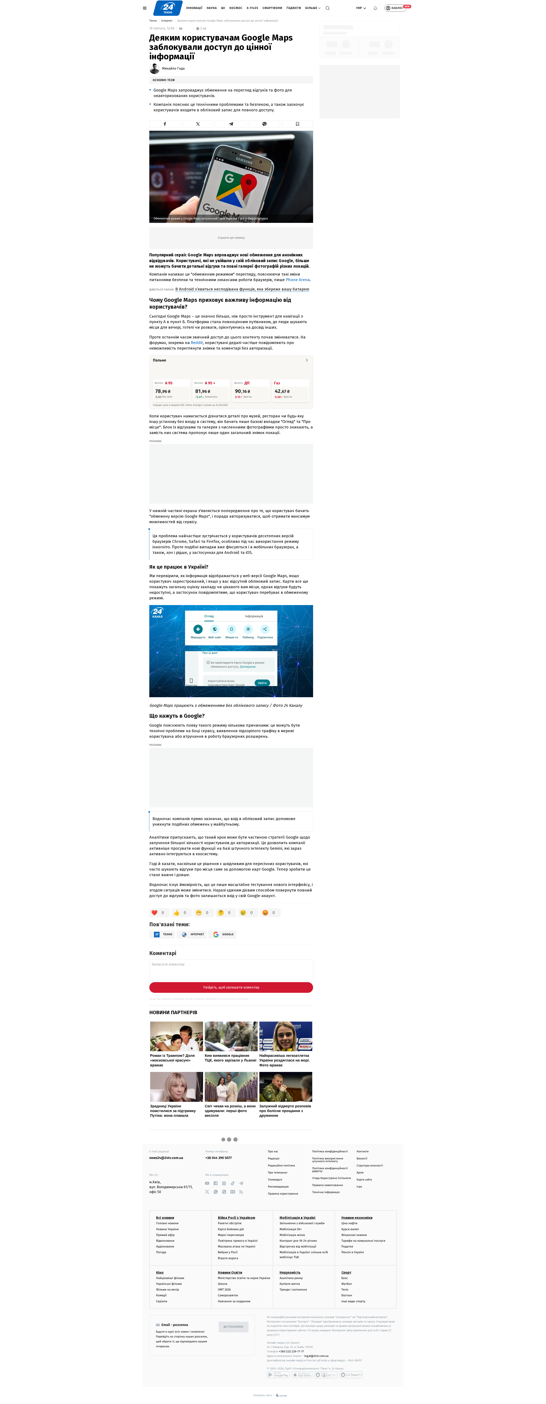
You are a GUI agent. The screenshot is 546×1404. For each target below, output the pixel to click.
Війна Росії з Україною (236, 1218)
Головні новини (167, 1223)
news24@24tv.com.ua (166, 1158)
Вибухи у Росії (228, 1252)
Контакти (363, 1151)
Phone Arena (298, 279)
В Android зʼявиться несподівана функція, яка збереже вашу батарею (242, 289)
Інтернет (167, 20)
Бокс (344, 1278)
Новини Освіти (230, 1272)
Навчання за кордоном (234, 1301)
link (207, 1183)
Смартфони (272, 8)
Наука (212, 8)
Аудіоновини (165, 1246)
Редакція (273, 1158)
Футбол (346, 1284)
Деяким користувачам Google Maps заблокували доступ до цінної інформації (228, 20)
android (278, 1374)
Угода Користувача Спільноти (331, 1178)
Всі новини (165, 1218)
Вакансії (362, 1158)
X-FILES (252, 8)
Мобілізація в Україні (297, 1218)
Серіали (161, 1301)
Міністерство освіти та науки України (244, 1278)
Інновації (194, 8)
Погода (161, 1252)
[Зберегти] (297, 124)
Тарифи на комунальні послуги (363, 1241)
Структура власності (370, 1165)
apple (302, 1374)
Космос (236, 8)
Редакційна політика (281, 1165)
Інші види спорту (353, 1301)
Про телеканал (277, 1172)
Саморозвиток (228, 1295)
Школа (222, 1284)
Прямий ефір (165, 1235)
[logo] (168, 8)
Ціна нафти (349, 1223)
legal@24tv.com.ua (316, 1356)
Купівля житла (290, 1284)
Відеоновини (165, 1241)
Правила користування (283, 1193)
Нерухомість (290, 1272)
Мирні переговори (231, 1235)
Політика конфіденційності (330, 1151)
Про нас (273, 1151)
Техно (153, 20)
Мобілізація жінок (292, 1235)
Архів (360, 1172)
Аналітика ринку (291, 1278)
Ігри (359, 1186)
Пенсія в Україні (352, 1252)
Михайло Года (173, 68)
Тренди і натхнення (293, 1289)
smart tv (325, 1374)
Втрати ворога (228, 1258)
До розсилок (234, 1327)
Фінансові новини (354, 1235)
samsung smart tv (351, 1374)
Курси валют (350, 1229)
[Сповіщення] (375, 8)
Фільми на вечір (167, 1289)
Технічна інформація (326, 1192)
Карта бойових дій (231, 1229)
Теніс (345, 1289)
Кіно (160, 1272)
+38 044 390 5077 (218, 1158)
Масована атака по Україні (237, 1246)
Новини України (167, 1229)
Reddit (197, 342)
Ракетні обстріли (230, 1223)
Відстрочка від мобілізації (298, 1246)
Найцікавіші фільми (170, 1278)
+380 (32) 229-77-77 (291, 1351)
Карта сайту (364, 1179)
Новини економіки (356, 1218)
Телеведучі (275, 1179)
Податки (347, 1246)
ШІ (223, 8)
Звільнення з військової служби (302, 1223)
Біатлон (346, 1295)
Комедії (161, 1295)
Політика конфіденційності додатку (330, 1170)
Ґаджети (294, 8)
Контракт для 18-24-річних (298, 1241)
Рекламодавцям (278, 1186)
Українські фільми (169, 1284)
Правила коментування (327, 1185)
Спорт (346, 1272)
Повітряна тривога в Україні (238, 1241)
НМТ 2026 (224, 1289)
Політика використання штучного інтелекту (327, 1160)
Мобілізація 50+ (291, 1229)
